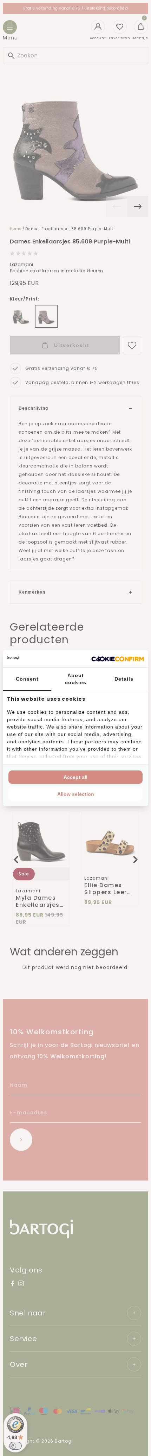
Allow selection (75, 794)
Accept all (75, 777)
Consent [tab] (27, 679)
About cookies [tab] (75, 679)
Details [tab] (123, 679)
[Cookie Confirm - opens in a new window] (117, 658)
